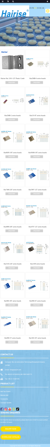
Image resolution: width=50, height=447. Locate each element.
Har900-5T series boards (12, 338)
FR (33, 8)
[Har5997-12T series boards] (37, 174)
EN (35, 8)
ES (38, 8)
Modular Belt (4, 395)
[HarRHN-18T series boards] (12, 137)
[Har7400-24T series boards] (12, 174)
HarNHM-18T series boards (37, 152)
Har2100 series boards (37, 264)
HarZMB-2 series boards (12, 115)
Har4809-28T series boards (12, 227)
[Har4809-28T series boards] (12, 211)
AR (43, 8)
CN (30, 8)
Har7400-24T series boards (12, 190)
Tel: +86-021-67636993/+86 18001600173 (18, 374)
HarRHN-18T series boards (13, 152)
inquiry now (10, 429)
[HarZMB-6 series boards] (37, 62)
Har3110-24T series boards (12, 264)
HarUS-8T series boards (37, 115)
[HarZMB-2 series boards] (12, 100)
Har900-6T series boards (37, 301)
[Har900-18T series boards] (12, 285)
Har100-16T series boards (37, 338)
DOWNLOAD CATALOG (10, 437)
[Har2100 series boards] (37, 248)
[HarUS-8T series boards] (37, 100)
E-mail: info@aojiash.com (13, 370)
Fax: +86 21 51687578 (12, 379)
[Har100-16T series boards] (37, 322)
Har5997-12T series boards (37, 190)
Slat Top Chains (5, 391)
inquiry (11, 82)
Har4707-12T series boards (37, 227)
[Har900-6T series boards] (37, 285)
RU (40, 8)
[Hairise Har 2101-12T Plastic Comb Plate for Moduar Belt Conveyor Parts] (12, 62)
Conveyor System (5, 403)
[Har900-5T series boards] (12, 322)
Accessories (4, 399)
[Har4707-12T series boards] (37, 211)
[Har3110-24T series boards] (12, 248)
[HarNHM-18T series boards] (37, 137)
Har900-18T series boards (12, 301)
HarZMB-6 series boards (37, 78)
